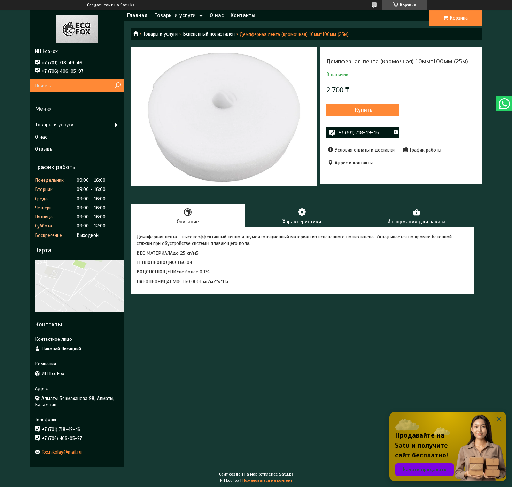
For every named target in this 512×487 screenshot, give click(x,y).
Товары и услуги (175, 15)
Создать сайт (100, 4)
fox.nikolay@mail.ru (62, 452)
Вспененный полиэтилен (209, 34)
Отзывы (44, 149)
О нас (217, 15)
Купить (364, 110)
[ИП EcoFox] (76, 29)
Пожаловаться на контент (267, 480)
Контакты (243, 15)
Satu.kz (286, 474)
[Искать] (117, 85)
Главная (137, 15)
